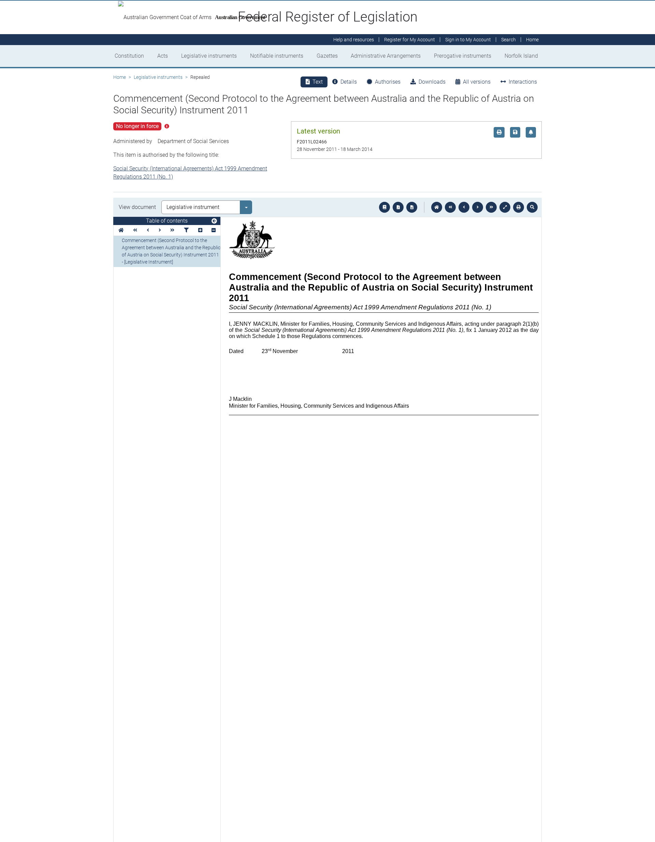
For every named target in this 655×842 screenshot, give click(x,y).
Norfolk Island (521, 56)
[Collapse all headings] (213, 230)
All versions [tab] (477, 82)
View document (137, 207)
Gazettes (327, 56)
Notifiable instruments (276, 56)
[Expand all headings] (200, 230)
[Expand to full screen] (504, 207)
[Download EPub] (384, 207)
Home (119, 77)
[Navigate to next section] (477, 207)
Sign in (468, 39)
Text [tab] (317, 82)
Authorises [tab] (388, 82)
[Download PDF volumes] (398, 207)
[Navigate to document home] (436, 207)
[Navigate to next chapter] (491, 207)
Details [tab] (348, 82)
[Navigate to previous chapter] (450, 207)
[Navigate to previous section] (463, 207)
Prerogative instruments (462, 56)
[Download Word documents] (411, 207)
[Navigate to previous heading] (148, 230)
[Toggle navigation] (214, 221)
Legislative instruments (209, 56)
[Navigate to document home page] (121, 230)
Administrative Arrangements (386, 56)
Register (409, 39)
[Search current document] (532, 207)
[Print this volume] (518, 207)
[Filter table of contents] (186, 230)
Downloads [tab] (432, 82)
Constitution (129, 56)
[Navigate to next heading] (160, 230)
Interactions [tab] (523, 82)
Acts (162, 56)
